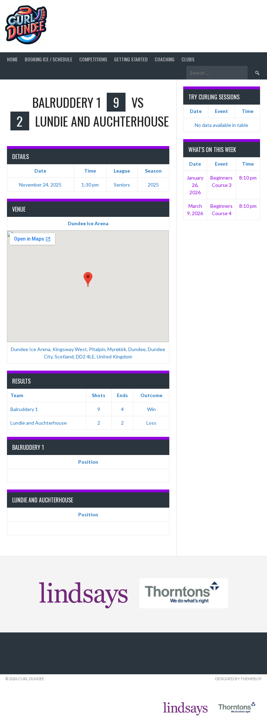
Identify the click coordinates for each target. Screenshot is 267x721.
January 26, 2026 (195, 185)
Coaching (165, 59)
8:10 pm (248, 178)
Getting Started (131, 59)
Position (88, 462)
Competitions (93, 59)
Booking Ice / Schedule (48, 59)
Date (196, 111)
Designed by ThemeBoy (238, 678)
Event (221, 111)
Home (12, 59)
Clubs (187, 59)
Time (247, 111)
